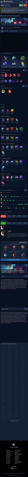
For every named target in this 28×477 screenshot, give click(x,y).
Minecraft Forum (18, 451)
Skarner (16, 411)
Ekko (3, 394)
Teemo (22, 357)
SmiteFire (8, 456)
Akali (3, 349)
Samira (16, 392)
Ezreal (3, 399)
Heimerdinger (11, 345)
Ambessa (3, 354)
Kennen (9, 379)
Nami (16, 347)
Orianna (16, 363)
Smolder (16, 412)
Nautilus (16, 350)
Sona (16, 414)
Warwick (23, 389)
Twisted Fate (23, 365)
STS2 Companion (18, 461)
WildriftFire (8, 454)
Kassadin (10, 372)
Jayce (9, 359)
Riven (16, 387)
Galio (3, 405)
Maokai (9, 405)
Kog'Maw (10, 385)
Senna (16, 396)
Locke (9, 395)
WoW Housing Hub (18, 453)
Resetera (8, 459)
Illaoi (9, 349)
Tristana (22, 360)
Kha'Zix (9, 380)
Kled (9, 384)
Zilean (22, 414)
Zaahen (22, 405)
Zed (22, 409)
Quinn (16, 373)
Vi (21, 380)
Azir (2, 367)
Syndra (22, 349)
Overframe (17, 460)
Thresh (22, 359)
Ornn (16, 365)
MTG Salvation (17, 450)
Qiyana (16, 371)
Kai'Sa (9, 365)
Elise (3, 395)
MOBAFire (8, 450)
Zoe (22, 415)
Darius (3, 387)
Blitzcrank (4, 372)
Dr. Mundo (4, 390)
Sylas (22, 347)
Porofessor (8, 452)
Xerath (22, 394)
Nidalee (16, 354)
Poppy (16, 368)
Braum (3, 375)
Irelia (9, 350)
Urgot (22, 370)
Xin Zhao (23, 395)
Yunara (22, 402)
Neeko (16, 352)
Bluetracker (17, 456)
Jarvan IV (10, 355)
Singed (16, 406)
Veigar (22, 375)
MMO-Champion (18, 454)
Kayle (9, 375)
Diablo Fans (17, 459)
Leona (9, 390)
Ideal (8, 232)
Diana (3, 389)
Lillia (9, 392)
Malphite (10, 402)
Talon (22, 354)
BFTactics (8, 463)
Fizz (2, 404)
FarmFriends (8, 460)
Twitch (22, 367)
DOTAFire (8, 457)
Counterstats (8, 453)
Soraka (16, 416)
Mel (9, 409)
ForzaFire (8, 461)
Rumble (16, 389)
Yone (22, 399)
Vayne (22, 374)
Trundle (22, 362)
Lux (9, 400)
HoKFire (16, 463)
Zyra (22, 417)
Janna (9, 354)
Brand (3, 374)
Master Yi (10, 407)
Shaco (16, 401)
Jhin (9, 360)
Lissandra (10, 394)
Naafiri (16, 345)
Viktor (22, 384)
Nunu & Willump (16, 360)
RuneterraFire (8, 455)
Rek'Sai (16, 378)
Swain (22, 345)
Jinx (9, 362)
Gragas (3, 412)
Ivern (9, 352)
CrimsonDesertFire (18, 462)
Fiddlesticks (4, 400)
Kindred (9, 382)
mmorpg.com (17, 455)
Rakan (16, 375)
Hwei (9, 347)
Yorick (22, 400)
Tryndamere (23, 364)
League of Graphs (9, 451)
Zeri (22, 410)
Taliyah (22, 352)
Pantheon (16, 366)
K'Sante (9, 364)
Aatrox (3, 345)
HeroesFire (8, 462)
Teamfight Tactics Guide (14, 420)
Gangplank (4, 407)
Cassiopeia (4, 382)
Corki (3, 385)
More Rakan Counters (14, 259)
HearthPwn (17, 457)
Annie (3, 359)
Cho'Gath (3, 384)
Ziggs (22, 412)
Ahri (2, 347)
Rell (15, 380)
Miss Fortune (9, 413)
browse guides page (13, 11)
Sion (16, 407)
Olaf (15, 361)
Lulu (9, 399)
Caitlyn (3, 379)
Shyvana (16, 404)
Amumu (3, 355)
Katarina (10, 374)
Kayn (9, 377)
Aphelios (3, 360)
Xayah (22, 392)
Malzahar (10, 404)
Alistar (3, 352)
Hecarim (3, 417)
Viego (22, 382)
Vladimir (22, 385)
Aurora (3, 365)
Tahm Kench (23, 350)
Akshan (3, 350)
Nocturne (16, 357)
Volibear (22, 387)
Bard (3, 369)
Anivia (3, 357)
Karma (9, 369)
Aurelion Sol (4, 364)
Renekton (16, 384)
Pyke (16, 370)
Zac (22, 407)
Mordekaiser (10, 415)
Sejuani (16, 394)
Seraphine (17, 397)
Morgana (10, 416)
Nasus (16, 349)
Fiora (3, 402)
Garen (3, 409)
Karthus (9, 370)
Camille (3, 380)
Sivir (16, 409)
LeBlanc (9, 387)
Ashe (3, 362)
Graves (3, 414)
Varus (22, 372)
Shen (16, 402)
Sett (15, 399)
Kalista (9, 367)
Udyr (22, 369)
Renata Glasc (16, 382)
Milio (9, 410)
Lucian (9, 397)
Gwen (3, 415)
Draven (3, 392)
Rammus (16, 376)
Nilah (16, 355)
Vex (22, 379)
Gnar (3, 410)
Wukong (22, 390)
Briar (3, 377)
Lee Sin (9, 389)
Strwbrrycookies (16, 27)
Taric (22, 355)
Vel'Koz (22, 377)
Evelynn (3, 397)
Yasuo (22, 397)
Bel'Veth (3, 370)
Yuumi (22, 404)
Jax (9, 357)
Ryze (16, 391)
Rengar (16, 386)
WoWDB (16, 452)
